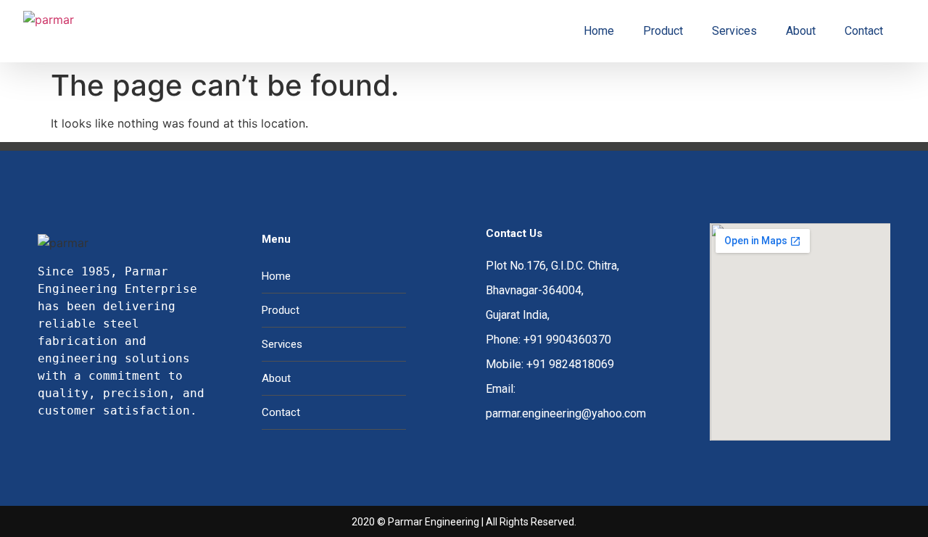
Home (599, 31)
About (801, 31)
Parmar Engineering (433, 522)
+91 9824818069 (570, 364)
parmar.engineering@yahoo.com (566, 413)
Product (663, 31)
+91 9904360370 (567, 339)
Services (734, 31)
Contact (864, 31)
